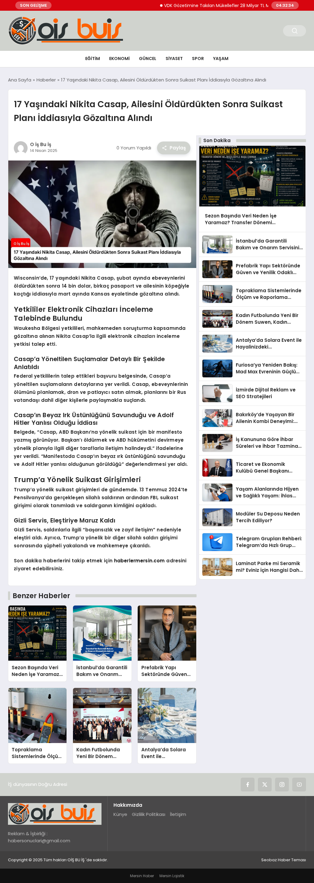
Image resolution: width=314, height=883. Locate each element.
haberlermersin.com (139, 560)
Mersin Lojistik (171, 875)
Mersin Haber (142, 875)
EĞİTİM (92, 58)
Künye (120, 814)
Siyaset (174, 58)
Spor (198, 58)
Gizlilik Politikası (148, 814)
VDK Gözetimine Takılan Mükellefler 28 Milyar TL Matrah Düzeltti (216, 5)
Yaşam (220, 58)
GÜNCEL (147, 58)
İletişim (178, 814)
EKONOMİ (119, 58)
